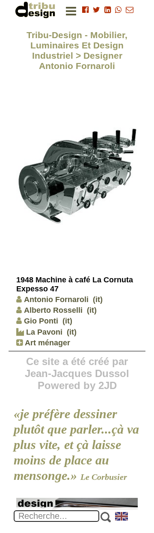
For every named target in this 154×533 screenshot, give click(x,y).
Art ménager (46, 342)
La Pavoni (43, 332)
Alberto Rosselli (53, 310)
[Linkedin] (107, 10)
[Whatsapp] (118, 10)
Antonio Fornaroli (56, 299)
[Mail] (129, 10)
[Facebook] (85, 10)
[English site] (122, 517)
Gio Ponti (41, 321)
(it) (98, 299)
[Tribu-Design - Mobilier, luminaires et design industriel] (37, 9)
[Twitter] (96, 10)
